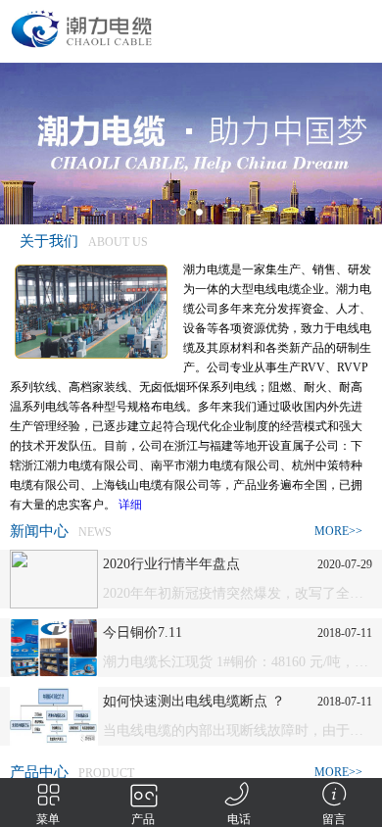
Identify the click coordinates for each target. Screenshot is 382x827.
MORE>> (338, 531)
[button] (182, 212)
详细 (130, 504)
